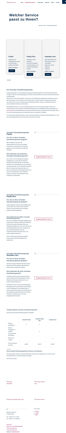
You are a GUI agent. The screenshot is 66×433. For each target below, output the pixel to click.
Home (22, 2)
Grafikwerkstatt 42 (15, 431)
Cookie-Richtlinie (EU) (12, 430)
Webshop (47, 2)
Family (11, 56)
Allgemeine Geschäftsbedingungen (15, 426)
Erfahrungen (40, 2)
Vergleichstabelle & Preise (43, 157)
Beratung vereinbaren (48, 25)
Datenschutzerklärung (12, 428)
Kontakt (57, 2)
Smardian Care (50, 56)
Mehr (12, 70)
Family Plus (31, 56)
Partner (52, 2)
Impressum (9, 424)
